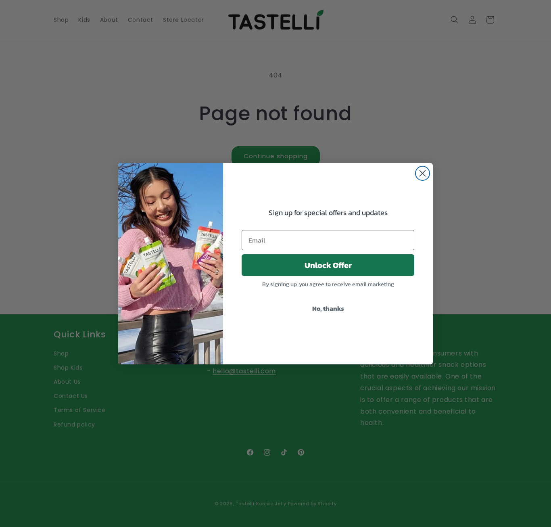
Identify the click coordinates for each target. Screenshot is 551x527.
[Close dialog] (422, 173)
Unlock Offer (328, 265)
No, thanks (328, 308)
